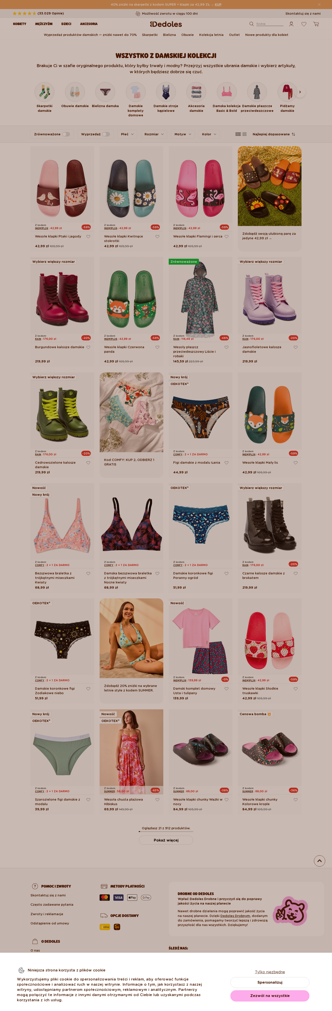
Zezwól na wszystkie (270, 996)
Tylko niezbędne (270, 972)
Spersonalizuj (269, 982)
